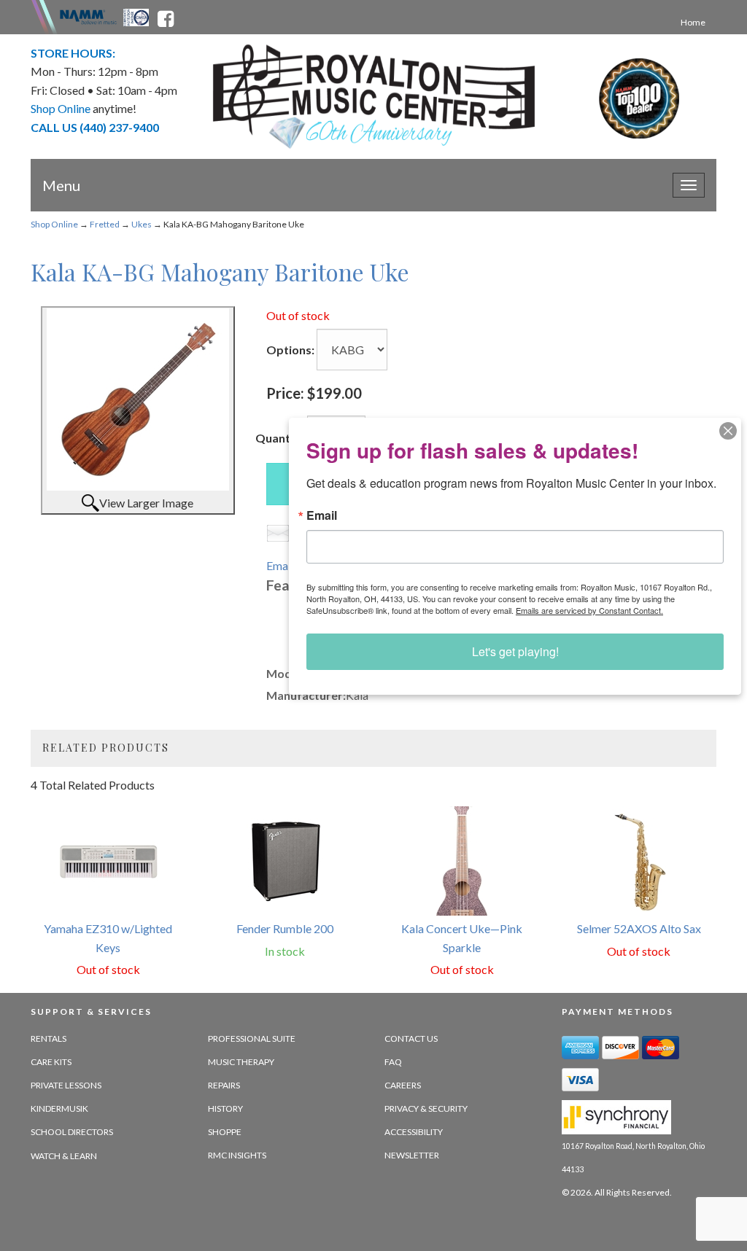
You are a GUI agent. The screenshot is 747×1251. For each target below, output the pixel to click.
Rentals (48, 1038)
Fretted (105, 224)
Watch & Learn (64, 1155)
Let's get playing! (515, 651)
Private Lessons (66, 1085)
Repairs (224, 1085)
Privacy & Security (426, 1108)
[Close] (728, 431)
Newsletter (411, 1155)
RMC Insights (237, 1155)
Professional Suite (251, 1038)
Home (693, 22)
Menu (61, 185)
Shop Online (54, 224)
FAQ (393, 1061)
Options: (290, 349)
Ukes (141, 224)
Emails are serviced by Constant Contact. (589, 610)
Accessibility (413, 1131)
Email (321, 515)
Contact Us (411, 1038)
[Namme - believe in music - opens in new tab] (88, 16)
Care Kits (51, 1061)
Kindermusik (59, 1108)
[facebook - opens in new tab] (166, 16)
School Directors (72, 1131)
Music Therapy (241, 1061)
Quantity (280, 438)
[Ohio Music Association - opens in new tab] (137, 16)
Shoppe (224, 1131)
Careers (402, 1085)
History (225, 1108)
